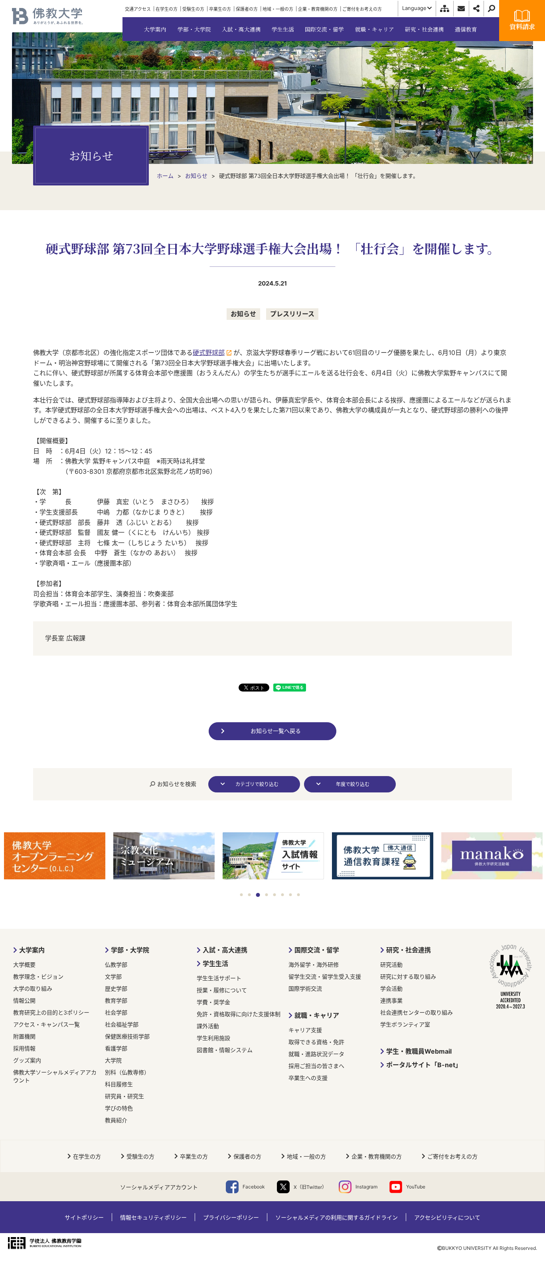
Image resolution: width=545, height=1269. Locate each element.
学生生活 (215, 964)
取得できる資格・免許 (316, 1041)
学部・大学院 (130, 950)
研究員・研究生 (124, 1096)
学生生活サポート (219, 978)
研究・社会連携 (408, 950)
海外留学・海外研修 (313, 964)
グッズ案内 (27, 1060)
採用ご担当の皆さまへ (316, 1065)
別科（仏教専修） (127, 1072)
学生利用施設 (213, 1038)
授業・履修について (222, 990)
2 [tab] (249, 894)
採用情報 (24, 1048)
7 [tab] (290, 894)
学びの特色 (119, 1108)
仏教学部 (116, 964)
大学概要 (24, 964)
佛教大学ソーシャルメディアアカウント (55, 1076)
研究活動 (391, 964)
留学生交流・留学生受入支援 (324, 976)
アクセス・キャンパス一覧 (46, 1024)
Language (414, 8)
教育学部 (116, 1000)
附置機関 (24, 1036)
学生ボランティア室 (405, 1024)
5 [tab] (274, 894)
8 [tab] (298, 894)
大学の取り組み (32, 988)
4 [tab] (266, 895)
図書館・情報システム (225, 1049)
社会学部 (116, 1012)
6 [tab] (282, 894)
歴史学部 (116, 988)
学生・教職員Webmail (419, 1051)
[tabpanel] (61, 856)
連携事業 (391, 1000)
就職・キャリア (316, 1015)
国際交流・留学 (316, 950)
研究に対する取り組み (408, 976)
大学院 (113, 1060)
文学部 (113, 976)
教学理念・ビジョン (38, 976)
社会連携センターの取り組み (416, 1012)
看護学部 (116, 1048)
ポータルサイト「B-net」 (424, 1065)
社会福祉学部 (121, 1024)
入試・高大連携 (225, 950)
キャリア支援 (305, 1030)
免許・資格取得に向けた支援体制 (238, 1014)
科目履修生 (119, 1084)
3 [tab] (257, 894)
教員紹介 (116, 1120)
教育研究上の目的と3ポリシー (51, 1012)
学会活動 (391, 988)
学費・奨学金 (213, 1002)
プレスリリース (292, 314)
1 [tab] (241, 894)
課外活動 (208, 1026)
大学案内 (32, 950)
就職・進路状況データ (316, 1053)
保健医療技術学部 (127, 1036)
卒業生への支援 (308, 1077)
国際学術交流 (305, 988)
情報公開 (24, 1000)
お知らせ (243, 314)
